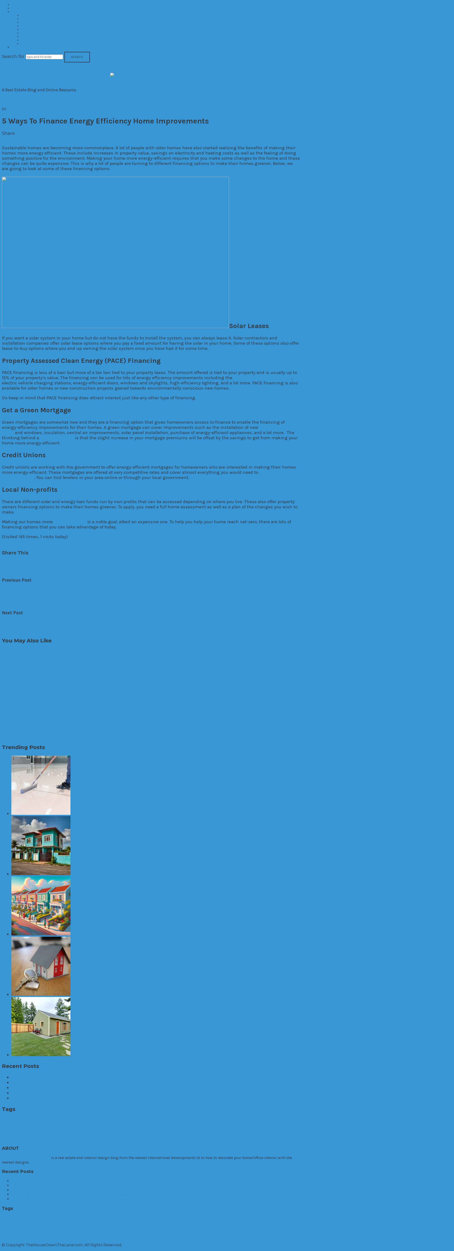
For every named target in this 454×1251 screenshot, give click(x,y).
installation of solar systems (262, 377)
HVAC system (114, 1130)
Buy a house (59, 1122)
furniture (224, 1123)
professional (20, 1137)
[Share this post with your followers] (13, 563)
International (30, 40)
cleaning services (123, 1123)
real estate (103, 1137)
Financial (211, 1123)
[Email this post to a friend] (35, 563)
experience (188, 1123)
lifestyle (219, 1130)
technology (216, 1138)
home (239, 1122)
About (15, 8)
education (163, 1123)
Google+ (86, 133)
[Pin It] (20, 563)
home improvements (23, 541)
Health (9, 651)
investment (196, 1130)
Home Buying (257, 1123)
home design (273, 1123)
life (211, 1130)
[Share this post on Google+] (28, 563)
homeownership (63, 1129)
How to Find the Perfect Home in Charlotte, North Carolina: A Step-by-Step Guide (93, 1092)
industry (128, 1130)
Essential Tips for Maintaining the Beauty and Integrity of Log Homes (112, 724)
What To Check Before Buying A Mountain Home (60, 1077)
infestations (142, 1130)
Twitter (47, 133)
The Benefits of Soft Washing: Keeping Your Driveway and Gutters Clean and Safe (131, 694)
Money (253, 1130)
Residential (28, 19)
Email (103, 133)
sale (151, 1138)
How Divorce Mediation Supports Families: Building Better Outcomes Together (91, 1087)
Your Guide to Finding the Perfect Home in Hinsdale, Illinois (72, 1082)
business (30, 1122)
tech (204, 1138)
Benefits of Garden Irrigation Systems (43, 624)
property (52, 1137)
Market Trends (30, 36)
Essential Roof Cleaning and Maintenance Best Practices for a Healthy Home (89, 1098)
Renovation (129, 1138)
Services (179, 1138)
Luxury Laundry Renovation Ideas (39, 591)
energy (175, 1123)
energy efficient (70, 521)
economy (151, 1123)
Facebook (27, 133)
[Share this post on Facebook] (5, 563)
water (239, 1138)
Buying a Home (94, 1122)
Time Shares (29, 43)
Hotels (25, 26)
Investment (28, 33)
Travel (229, 1138)
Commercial (29, 22)
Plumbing (268, 1130)
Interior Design (31, 29)
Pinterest (66, 133)
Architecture (9, 1123)
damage (140, 1123)
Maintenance (235, 1130)
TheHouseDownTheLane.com (26, 1157)
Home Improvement (25, 681)
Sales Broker (162, 1138)
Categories (18, 11)
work (248, 1138)
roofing (144, 1138)
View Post (13, 676)
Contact (16, 47)
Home (15, 4)
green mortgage (57, 437)
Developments (31, 15)
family (200, 1123)
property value (76, 1138)
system (194, 1138)
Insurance (156, 1130)
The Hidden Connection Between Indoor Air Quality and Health (101, 664)
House (96, 1129)
